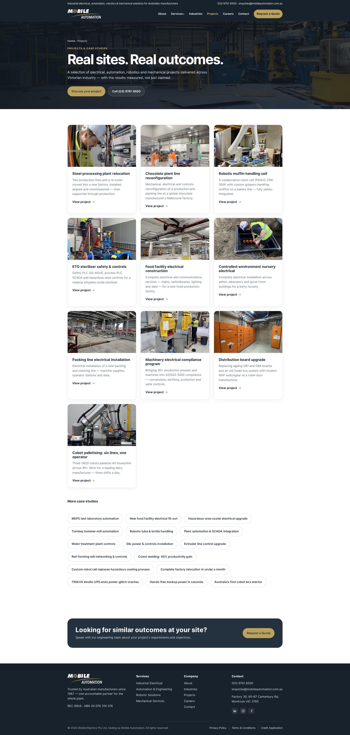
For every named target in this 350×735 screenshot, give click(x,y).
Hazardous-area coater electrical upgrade (217, 518)
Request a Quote (268, 13)
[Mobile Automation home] (84, 14)
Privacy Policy (217, 727)
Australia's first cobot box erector (238, 582)
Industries (195, 13)
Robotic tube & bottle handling (151, 531)
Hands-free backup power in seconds (176, 582)
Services (177, 13)
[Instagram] (243, 711)
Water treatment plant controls (93, 544)
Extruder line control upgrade (205, 544)
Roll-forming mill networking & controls (99, 556)
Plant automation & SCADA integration (211, 531)
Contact (243, 13)
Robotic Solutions (148, 695)
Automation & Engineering (154, 689)
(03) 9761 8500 (227, 3)
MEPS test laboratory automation (95, 518)
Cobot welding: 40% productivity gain (165, 556)
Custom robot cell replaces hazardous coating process (111, 569)
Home (71, 40)
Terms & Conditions (244, 727)
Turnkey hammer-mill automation (95, 531)
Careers (228, 13)
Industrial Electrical (149, 683)
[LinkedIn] (235, 711)
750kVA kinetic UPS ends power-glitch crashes (105, 582)
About (162, 13)
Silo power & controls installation (149, 544)
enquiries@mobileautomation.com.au (261, 3)
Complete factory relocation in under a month (193, 569)
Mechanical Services (150, 701)
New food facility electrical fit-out (153, 518)
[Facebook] (251, 711)
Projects (212, 13)
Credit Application (272, 727)
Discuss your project (86, 91)
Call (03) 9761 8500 (126, 91)
